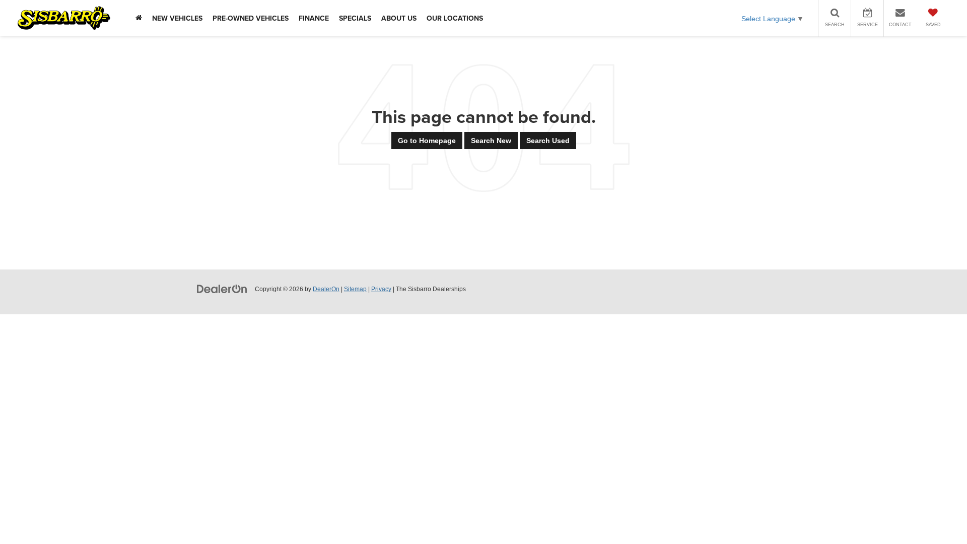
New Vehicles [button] (177, 18)
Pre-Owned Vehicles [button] (251, 18)
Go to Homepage (427, 141)
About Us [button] (399, 18)
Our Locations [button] (455, 18)
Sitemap (355, 289)
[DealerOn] (222, 289)
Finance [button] (314, 18)
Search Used (548, 141)
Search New (491, 141)
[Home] (138, 18)
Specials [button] (355, 18)
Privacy (381, 289)
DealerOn (326, 289)
